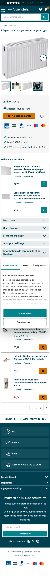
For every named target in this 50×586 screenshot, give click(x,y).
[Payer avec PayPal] (21, 125)
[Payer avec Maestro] (36, 125)
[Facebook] (29, 541)
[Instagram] (37, 541)
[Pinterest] (33, 541)
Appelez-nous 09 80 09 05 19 (26, 464)
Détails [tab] (25, 265)
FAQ (14, 431)
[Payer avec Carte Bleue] (14, 125)
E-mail (15, 442)
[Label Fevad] (6, 126)
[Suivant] (43, 57)
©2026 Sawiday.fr (14, 552)
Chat (14, 453)
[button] (42, 116)
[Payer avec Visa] (28, 125)
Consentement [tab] (10, 265)
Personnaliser (23, 322)
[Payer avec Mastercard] (43, 125)
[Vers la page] (46, 407)
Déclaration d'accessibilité (24, 556)
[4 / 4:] (38, 86)
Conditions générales (32, 552)
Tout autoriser (25, 313)
